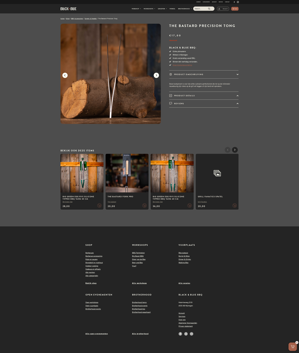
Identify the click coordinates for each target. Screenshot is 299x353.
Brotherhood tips (138, 309)
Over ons (182, 319)
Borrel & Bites (184, 256)
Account (214, 2)
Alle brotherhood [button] (140, 333)
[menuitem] (198, 2)
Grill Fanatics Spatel (210, 196)
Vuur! (134, 266)
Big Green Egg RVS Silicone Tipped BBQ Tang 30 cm (78, 197)
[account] (223, 8)
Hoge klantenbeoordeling (182, 65)
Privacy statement (186, 326)
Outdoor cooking (91, 266)
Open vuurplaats (91, 305)
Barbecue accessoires (93, 256)
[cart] (235, 8)
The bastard (112, 202)
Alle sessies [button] (184, 283)
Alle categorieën (91, 275)
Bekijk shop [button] (91, 283)
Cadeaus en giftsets (93, 269)
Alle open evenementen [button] (96, 333)
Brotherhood (184, 9)
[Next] (157, 76)
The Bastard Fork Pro (120, 196)
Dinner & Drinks (185, 259)
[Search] (203, 9)
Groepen (161, 9)
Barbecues (89, 253)
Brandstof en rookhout (94, 262)
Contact (227, 2)
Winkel (172, 9)
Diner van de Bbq (138, 259)
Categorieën (206, 2)
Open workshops (91, 302)
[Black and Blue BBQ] (68, 8)
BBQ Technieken (138, 253)
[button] (234, 2)
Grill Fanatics (202, 202)
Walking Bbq (183, 262)
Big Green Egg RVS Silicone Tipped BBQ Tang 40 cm (168, 197)
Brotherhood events (93, 309)
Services (182, 316)
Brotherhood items (139, 302)
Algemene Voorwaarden (188, 323)
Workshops (148, 9)
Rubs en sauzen (91, 259)
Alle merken (90, 272)
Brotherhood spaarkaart (141, 312)
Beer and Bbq (137, 262)
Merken (198, 2)
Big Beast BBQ (138, 256)
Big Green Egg (67, 202)
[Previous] (64, 76)
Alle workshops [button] (139, 283)
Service (221, 2)
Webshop (135, 9)
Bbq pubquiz (183, 253)
